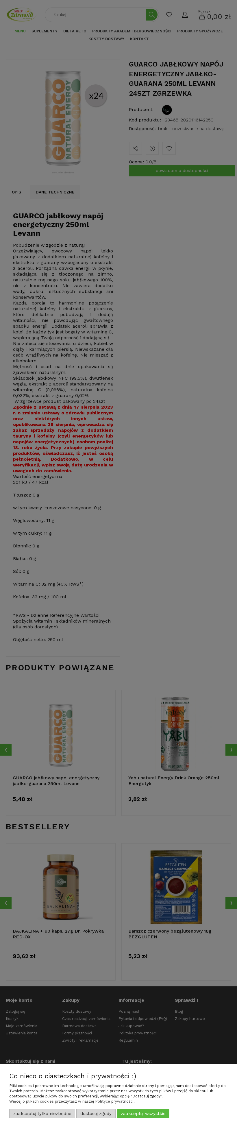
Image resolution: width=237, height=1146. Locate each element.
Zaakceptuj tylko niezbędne (42, 1113)
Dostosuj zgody (96, 1113)
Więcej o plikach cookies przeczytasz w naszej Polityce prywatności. (72, 1101)
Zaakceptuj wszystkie (143, 1113)
